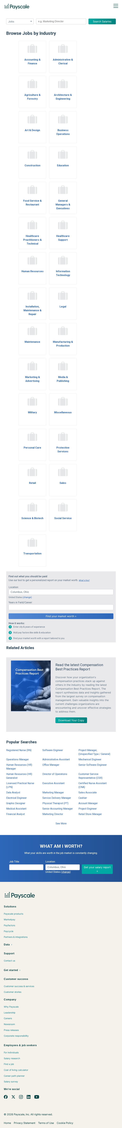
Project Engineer (87, 808)
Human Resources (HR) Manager (19, 766)
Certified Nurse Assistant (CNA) (92, 785)
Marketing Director (52, 814)
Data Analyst (13, 792)
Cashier (82, 797)
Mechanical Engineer (89, 759)
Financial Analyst (15, 814)
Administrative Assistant (56, 759)
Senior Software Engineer (92, 764)
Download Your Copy (71, 720)
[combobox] (61, 21)
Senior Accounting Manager (57, 808)
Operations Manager (17, 759)
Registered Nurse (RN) (18, 750)
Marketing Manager (53, 792)
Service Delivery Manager (56, 797)
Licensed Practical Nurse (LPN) (20, 785)
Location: (14, 587)
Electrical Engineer (16, 797)
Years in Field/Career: (20, 602)
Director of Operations (54, 774)
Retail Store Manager (90, 814)
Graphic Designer (15, 803)
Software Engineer (52, 750)
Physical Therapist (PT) (55, 803)
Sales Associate (87, 792)
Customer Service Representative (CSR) (90, 776)
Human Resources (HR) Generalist (19, 776)
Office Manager (50, 764)
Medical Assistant (16, 808)
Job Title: (14, 861)
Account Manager (88, 803)
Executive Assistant (53, 783)
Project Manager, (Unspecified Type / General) (94, 752)
